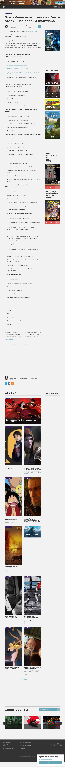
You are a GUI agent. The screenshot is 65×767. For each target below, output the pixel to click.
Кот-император (12, 25)
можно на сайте (9, 339)
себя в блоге (24, 36)
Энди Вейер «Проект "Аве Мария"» (17, 65)
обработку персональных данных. (49, 758)
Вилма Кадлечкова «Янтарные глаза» (17, 68)
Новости (9, 13)
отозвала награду (32, 31)
